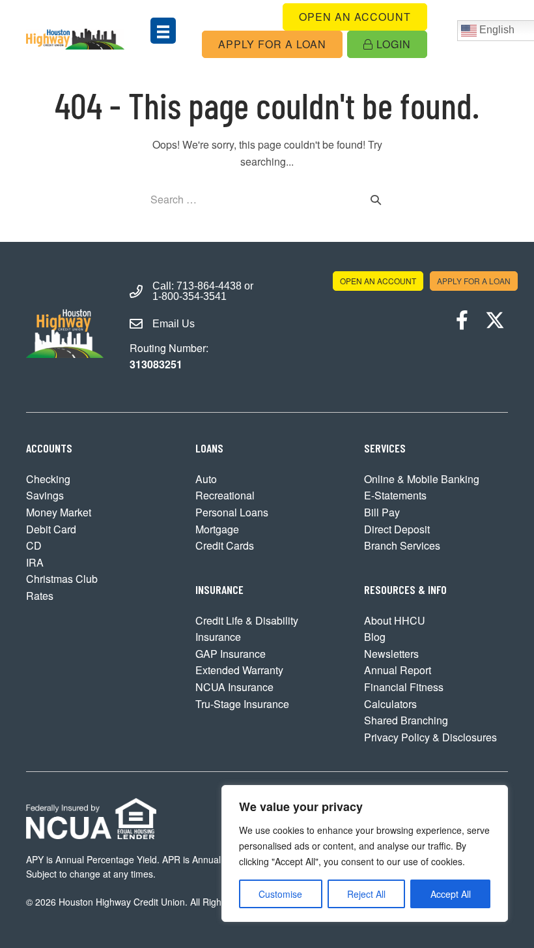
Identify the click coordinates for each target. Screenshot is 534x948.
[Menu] (163, 30)
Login (392, 44)
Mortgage (217, 529)
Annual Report (397, 669)
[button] (462, 320)
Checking (48, 478)
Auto (206, 478)
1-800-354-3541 (189, 296)
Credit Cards (224, 545)
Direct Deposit (397, 529)
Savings (45, 495)
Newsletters (391, 653)
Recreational (225, 495)
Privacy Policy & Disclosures (430, 737)
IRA (35, 562)
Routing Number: (169, 356)
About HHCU (394, 620)
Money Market (58, 512)
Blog (375, 636)
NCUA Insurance (234, 686)
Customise (280, 893)
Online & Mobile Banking (421, 478)
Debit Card (51, 529)
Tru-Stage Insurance (242, 703)
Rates (39, 595)
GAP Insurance (230, 653)
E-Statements (395, 495)
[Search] (375, 199)
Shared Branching (406, 720)
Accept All (450, 893)
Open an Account (355, 16)
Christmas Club (62, 578)
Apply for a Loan (272, 44)
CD (34, 545)
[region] (364, 853)
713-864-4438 (209, 285)
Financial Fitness (403, 686)
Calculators (390, 703)
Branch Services (402, 545)
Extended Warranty (239, 669)
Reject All (366, 893)
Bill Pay (382, 512)
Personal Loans (231, 512)
